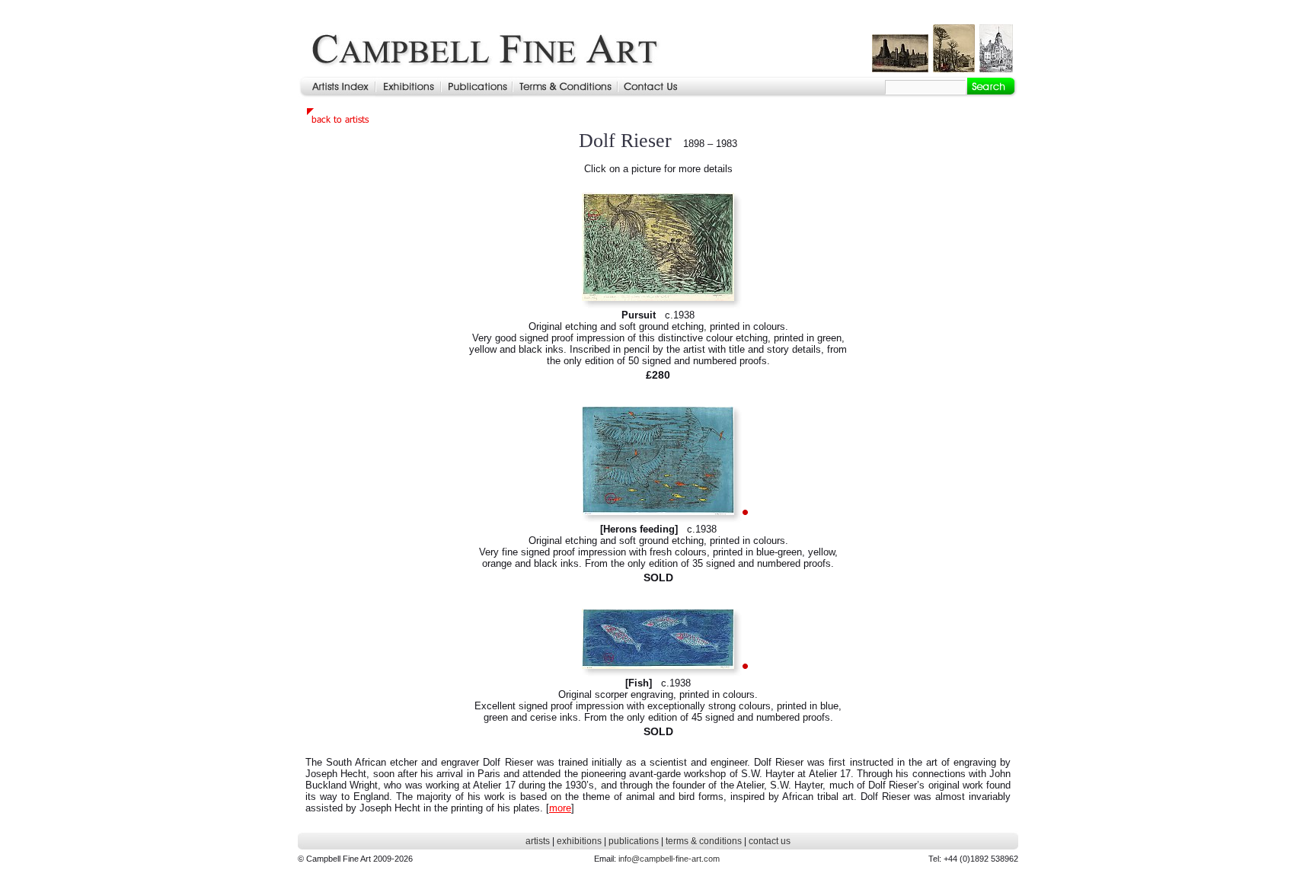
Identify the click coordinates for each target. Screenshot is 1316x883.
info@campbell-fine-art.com (669, 858)
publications (633, 841)
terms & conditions (704, 841)
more (560, 808)
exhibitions (579, 841)
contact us (770, 841)
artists (537, 841)
